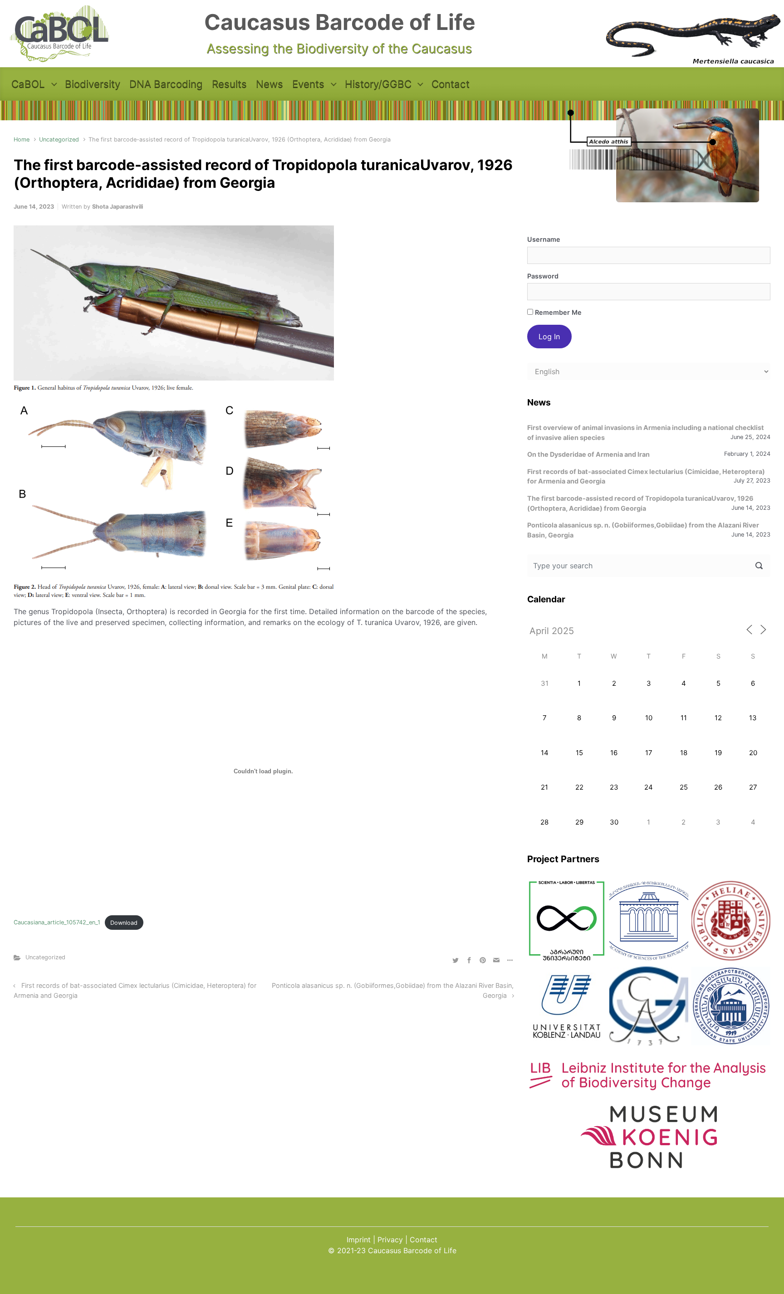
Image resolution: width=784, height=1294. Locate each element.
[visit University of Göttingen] (648, 1006)
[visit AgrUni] (566, 920)
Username (543, 239)
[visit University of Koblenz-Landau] (566, 1006)
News (269, 84)
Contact (450, 84)
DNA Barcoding (166, 84)
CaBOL (28, 84)
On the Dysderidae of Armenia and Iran (588, 454)
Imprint (359, 1239)
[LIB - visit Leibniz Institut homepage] (648, 1086)
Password (543, 276)
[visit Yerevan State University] (730, 1006)
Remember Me (557, 312)
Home (21, 139)
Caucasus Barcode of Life (339, 22)
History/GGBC (378, 84)
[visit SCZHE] (648, 920)
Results (229, 84)
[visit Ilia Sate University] (730, 920)
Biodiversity (92, 84)
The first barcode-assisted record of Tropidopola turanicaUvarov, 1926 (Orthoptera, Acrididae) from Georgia (640, 503)
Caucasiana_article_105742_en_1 (57, 922)
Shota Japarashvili (117, 206)
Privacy (390, 1239)
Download (123, 922)
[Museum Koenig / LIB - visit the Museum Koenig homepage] (649, 1163)
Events (308, 84)
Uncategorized (59, 139)
